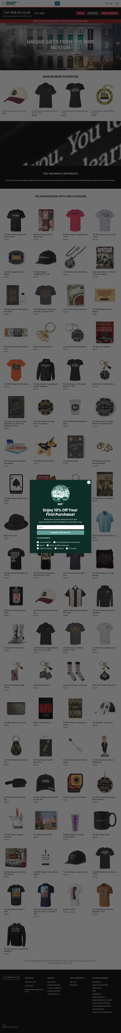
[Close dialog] (88, 482)
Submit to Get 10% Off (60, 532)
